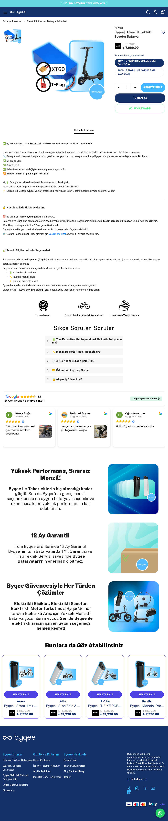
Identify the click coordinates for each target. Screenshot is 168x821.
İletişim (67, 777)
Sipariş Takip (70, 760)
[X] (145, 788)
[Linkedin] (129, 792)
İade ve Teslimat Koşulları (46, 765)
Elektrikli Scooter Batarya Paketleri (47, 21)
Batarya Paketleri (12, 21)
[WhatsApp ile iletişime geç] (160, 813)
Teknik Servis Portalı (74, 765)
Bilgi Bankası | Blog (74, 771)
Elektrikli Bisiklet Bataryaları (18, 760)
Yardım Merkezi (57, 233)
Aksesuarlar (9, 790)
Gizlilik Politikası (42, 771)
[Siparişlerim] (155, 12)
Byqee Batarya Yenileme (15, 785)
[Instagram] (137, 788)
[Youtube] (153, 788)
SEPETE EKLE (153, 87)
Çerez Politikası (41, 760)
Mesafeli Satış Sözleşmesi (47, 777)
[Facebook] (129, 788)
